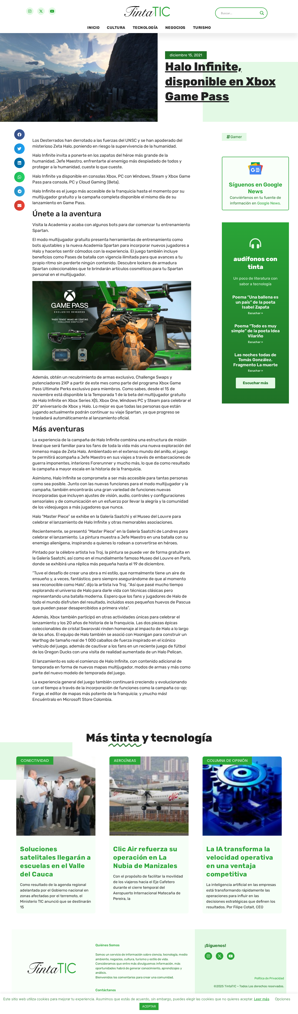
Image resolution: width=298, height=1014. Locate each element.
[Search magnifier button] (262, 13)
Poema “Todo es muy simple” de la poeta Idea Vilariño (255, 331)
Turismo (202, 27)
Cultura (116, 27)
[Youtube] (52, 11)
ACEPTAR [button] (149, 1006)
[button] (19, 134)
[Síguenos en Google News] (255, 168)
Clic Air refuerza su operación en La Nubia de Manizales (145, 857)
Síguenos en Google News (255, 188)
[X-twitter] (41, 11)
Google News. (269, 203)
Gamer (236, 137)
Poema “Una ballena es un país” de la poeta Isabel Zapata (255, 302)
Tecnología (145, 27)
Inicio (93, 27)
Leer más (261, 999)
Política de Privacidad (269, 978)
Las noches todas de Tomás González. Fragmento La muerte (255, 359)
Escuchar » (255, 313)
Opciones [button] (282, 999)
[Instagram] (30, 11)
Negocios (175, 27)
